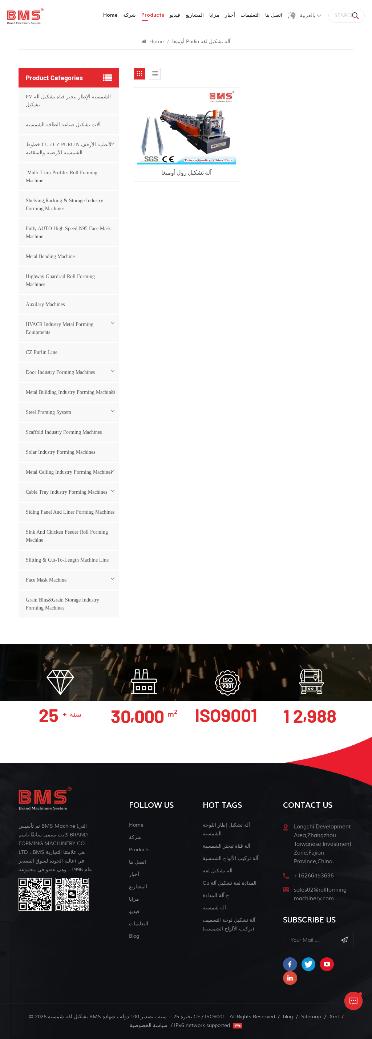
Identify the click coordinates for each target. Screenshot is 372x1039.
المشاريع (195, 15)
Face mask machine (46, 580)
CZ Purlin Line (41, 352)
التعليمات (250, 15)
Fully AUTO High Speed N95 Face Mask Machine (68, 232)
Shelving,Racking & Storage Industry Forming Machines (64, 204)
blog (134, 936)
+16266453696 (314, 875)
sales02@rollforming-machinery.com (321, 894)
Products (139, 850)
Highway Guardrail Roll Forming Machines (60, 280)
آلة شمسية (214, 908)
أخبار (230, 15)
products (152, 15)
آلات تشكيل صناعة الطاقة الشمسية (63, 124)
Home (110, 15)
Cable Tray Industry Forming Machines (66, 492)
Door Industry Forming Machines (60, 372)
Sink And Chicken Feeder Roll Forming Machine (67, 536)
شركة (129, 15)
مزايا (214, 15)
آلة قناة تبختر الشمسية (226, 846)
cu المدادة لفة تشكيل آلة (229, 883)
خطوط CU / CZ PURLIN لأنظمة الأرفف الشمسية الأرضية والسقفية (69, 148)
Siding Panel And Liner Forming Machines (70, 512)
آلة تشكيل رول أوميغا (186, 172)
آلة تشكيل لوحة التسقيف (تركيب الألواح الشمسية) (229, 924)
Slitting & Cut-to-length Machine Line (67, 560)
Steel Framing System (48, 412)
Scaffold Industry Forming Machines (64, 432)
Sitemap (311, 1017)
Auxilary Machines (45, 304)
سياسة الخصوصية (148, 1025)
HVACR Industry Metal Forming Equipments (59, 328)
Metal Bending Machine (50, 256)
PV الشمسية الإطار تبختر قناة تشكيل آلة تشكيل (68, 100)
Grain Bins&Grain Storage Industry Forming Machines (62, 604)
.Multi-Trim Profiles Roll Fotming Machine (61, 176)
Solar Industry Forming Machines (60, 452)
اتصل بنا (273, 15)
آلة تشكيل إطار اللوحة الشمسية (226, 829)
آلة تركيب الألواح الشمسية (230, 858)
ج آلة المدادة (216, 895)
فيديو (175, 15)
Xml (334, 1017)
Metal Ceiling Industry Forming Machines (69, 472)
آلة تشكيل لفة (217, 871)
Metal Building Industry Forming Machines (70, 392)
